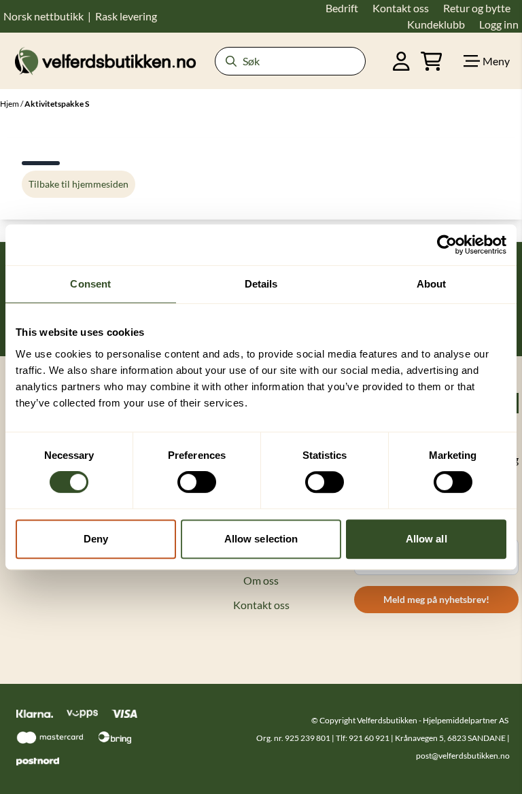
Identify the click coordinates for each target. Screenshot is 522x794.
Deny (96, 539)
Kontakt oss (261, 604)
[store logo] (105, 60)
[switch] (196, 482)
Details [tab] (261, 284)
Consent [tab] (90, 284)
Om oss (261, 580)
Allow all (426, 539)
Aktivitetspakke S (56, 104)
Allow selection (261, 539)
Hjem (10, 104)
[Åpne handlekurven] (431, 61)
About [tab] (432, 284)
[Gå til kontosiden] (401, 61)
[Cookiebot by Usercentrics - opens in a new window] (446, 245)
